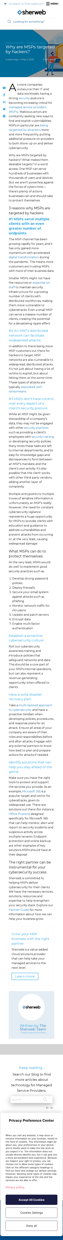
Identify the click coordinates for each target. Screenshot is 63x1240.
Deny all (31, 1225)
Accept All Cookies (31, 1200)
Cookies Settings (31, 1212)
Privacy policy (15, 1187)
